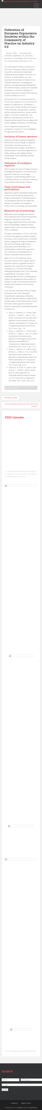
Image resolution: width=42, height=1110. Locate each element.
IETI (23, 56)
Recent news (8, 58)
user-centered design (11, 61)
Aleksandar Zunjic (25, 53)
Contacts (14, 1103)
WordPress (33, 1108)
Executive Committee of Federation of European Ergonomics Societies (19, 387)
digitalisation (17, 56)
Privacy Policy (26, 1103)
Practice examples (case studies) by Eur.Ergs (20, 1051)
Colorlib (19, 1108)
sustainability (18, 58)
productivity (29, 56)
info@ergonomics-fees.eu (16, 477)
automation (8, 56)
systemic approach (29, 58)
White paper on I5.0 (25, 61)
